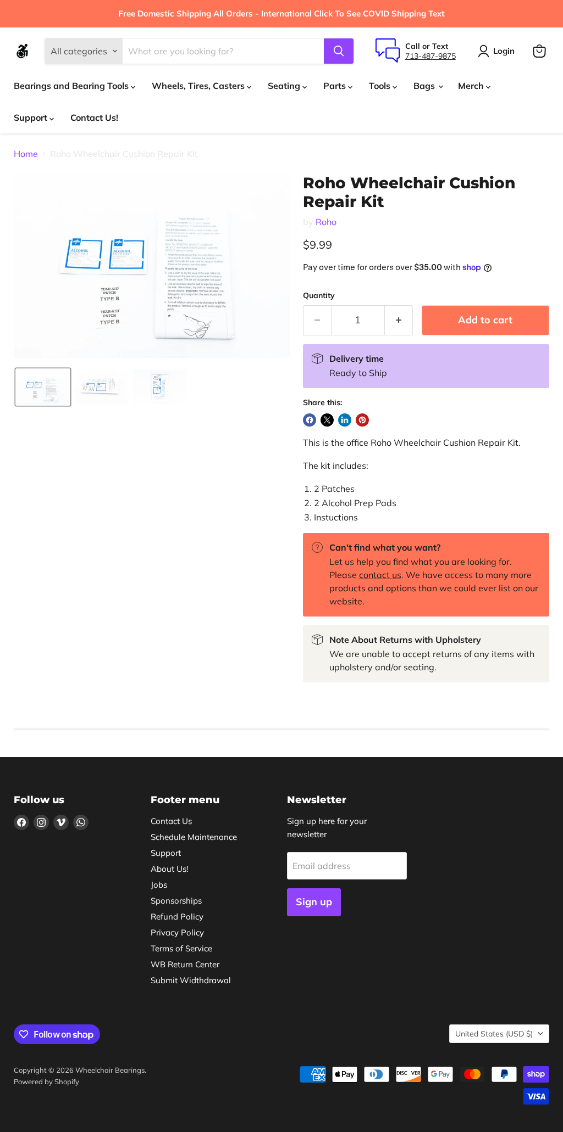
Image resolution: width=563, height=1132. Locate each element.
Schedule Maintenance (194, 837)
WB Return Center (185, 964)
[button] (42, 387)
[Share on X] (327, 420)
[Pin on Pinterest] (362, 420)
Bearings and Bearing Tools (72, 85)
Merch (472, 85)
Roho (326, 221)
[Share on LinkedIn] (344, 420)
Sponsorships (176, 900)
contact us (380, 574)
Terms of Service (181, 948)
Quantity (319, 295)
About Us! (169, 869)
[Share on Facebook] (309, 420)
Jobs (159, 884)
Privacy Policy (177, 932)
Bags (425, 85)
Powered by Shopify (46, 1081)
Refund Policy (177, 916)
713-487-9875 (430, 56)
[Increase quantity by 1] (399, 320)
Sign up (314, 901)
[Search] (339, 51)
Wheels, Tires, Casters (199, 85)
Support (31, 117)
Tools (381, 85)
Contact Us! (94, 117)
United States (494, 1034)
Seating (285, 85)
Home (26, 154)
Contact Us (171, 821)
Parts (335, 85)
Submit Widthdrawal (191, 980)
